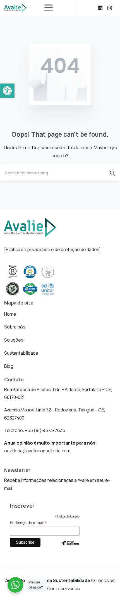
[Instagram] (109, 7)
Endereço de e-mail (28, 522)
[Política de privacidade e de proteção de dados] (52, 249)
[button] (7, 91)
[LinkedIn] (100, 7)
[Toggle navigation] (48, 8)
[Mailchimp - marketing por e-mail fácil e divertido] (70, 547)
